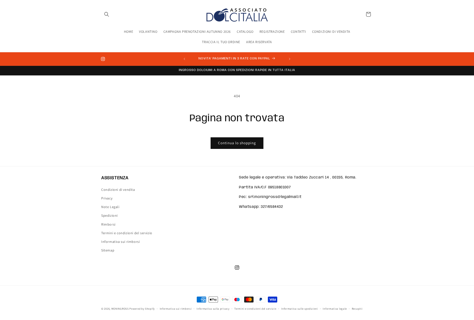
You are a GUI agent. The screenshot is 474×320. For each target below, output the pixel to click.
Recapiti (357, 308)
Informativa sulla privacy (213, 308)
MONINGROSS (120, 308)
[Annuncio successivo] (289, 59)
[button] (106, 14)
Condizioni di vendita (118, 189)
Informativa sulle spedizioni (299, 308)
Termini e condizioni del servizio (126, 233)
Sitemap (107, 250)
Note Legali (110, 206)
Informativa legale (335, 308)
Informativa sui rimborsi (120, 241)
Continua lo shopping (237, 143)
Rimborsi (108, 224)
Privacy (106, 198)
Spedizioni (109, 215)
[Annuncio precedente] (184, 59)
